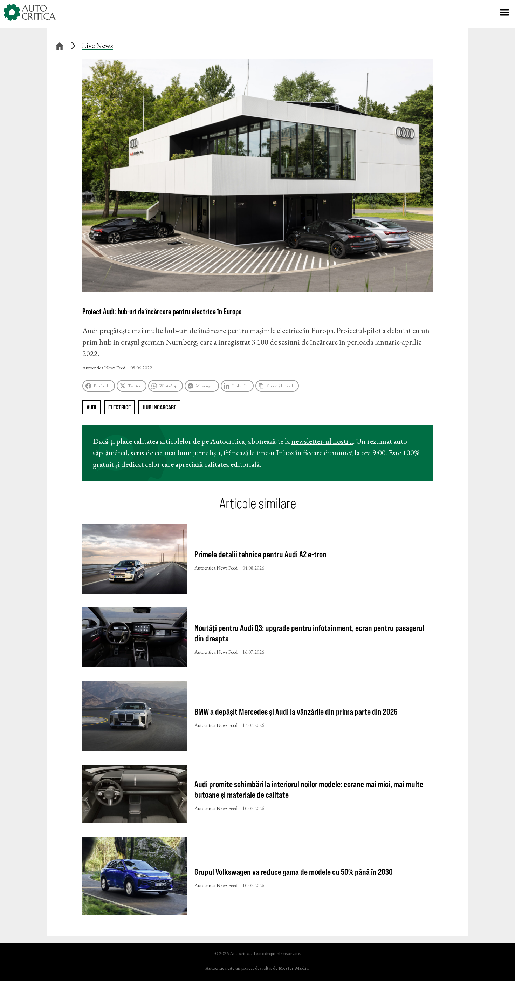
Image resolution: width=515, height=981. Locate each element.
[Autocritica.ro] (30, 12)
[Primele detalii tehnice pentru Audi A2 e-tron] (134, 560)
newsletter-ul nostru (322, 441)
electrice (119, 407)
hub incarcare (159, 407)
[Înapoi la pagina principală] (59, 45)
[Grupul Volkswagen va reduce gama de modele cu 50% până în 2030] (134, 878)
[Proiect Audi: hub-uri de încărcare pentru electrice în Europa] (257, 290)
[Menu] (504, 12)
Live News (97, 45)
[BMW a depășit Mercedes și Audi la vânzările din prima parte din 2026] (134, 717)
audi (91, 407)
